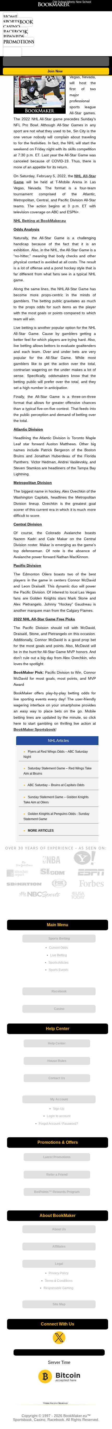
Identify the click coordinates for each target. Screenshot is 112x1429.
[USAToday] (78, 898)
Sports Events (58, 970)
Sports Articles (58, 962)
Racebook (15, 32)
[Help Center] (12, 51)
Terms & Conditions (58, 1281)
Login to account (58, 1116)
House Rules (56, 1061)
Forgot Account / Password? (58, 1123)
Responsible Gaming (58, 1288)
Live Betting (58, 955)
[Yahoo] (84, 864)
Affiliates (59, 1246)
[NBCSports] (39, 898)
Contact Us (56, 1078)
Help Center (57, 1043)
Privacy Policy (59, 1273)
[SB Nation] (23, 887)
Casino (11, 27)
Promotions (18, 41)
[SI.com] (52, 876)
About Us (59, 1229)
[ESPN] (91, 876)
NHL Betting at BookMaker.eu (40, 221)
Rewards (13, 36)
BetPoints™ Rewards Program (57, 1192)
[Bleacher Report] (17, 876)
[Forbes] (91, 887)
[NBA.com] (52, 864)
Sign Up (58, 1109)
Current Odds (58, 948)
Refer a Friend (56, 1174)
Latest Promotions (57, 1157)
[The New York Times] (24, 865)
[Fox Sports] (59, 887)
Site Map (59, 1304)
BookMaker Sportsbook (34, 729)
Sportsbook (18, 22)
